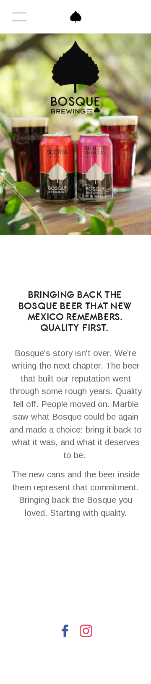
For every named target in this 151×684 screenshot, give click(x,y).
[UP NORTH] (57, 540)
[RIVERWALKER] (122, 523)
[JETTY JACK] (19, 540)
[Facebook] (65, 631)
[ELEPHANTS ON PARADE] (36, 523)
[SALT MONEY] (96, 540)
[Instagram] (86, 631)
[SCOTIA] (86, 523)
